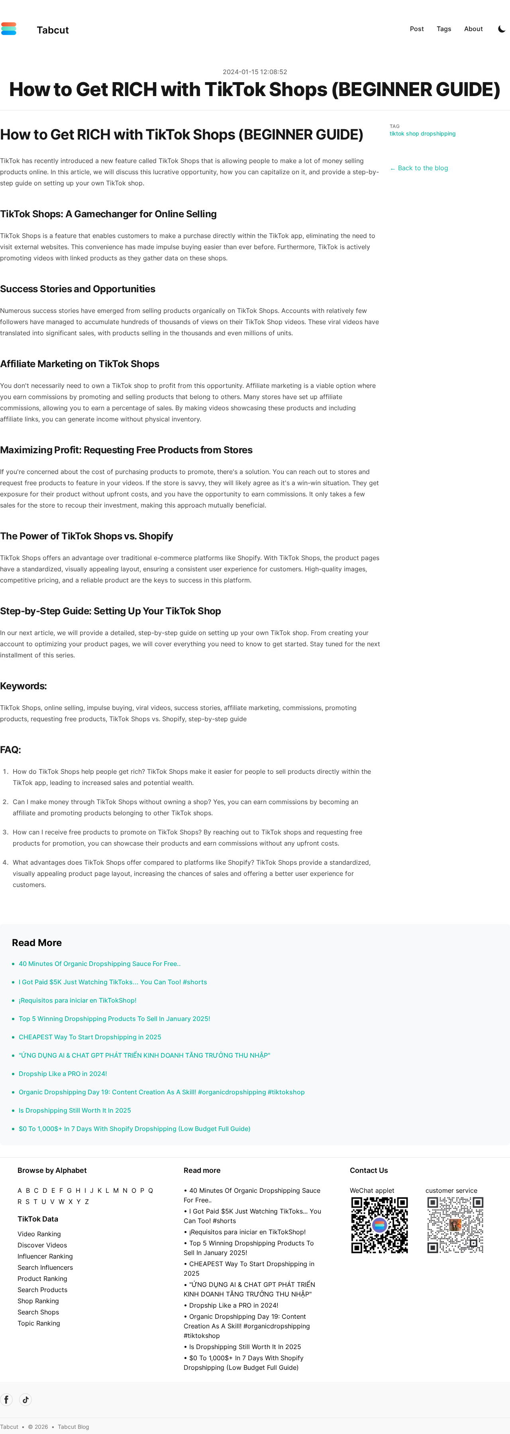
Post (417, 29)
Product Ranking (42, 1279)
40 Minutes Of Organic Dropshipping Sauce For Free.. (100, 964)
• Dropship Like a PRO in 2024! (231, 1305)
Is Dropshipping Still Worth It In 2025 (75, 1110)
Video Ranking (39, 1234)
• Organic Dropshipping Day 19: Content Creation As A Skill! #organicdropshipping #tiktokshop (247, 1326)
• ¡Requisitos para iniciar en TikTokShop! (245, 1232)
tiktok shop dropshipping (423, 133)
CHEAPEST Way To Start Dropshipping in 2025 (90, 1037)
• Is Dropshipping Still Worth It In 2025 (242, 1347)
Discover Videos (42, 1245)
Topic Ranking (39, 1323)
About (473, 29)
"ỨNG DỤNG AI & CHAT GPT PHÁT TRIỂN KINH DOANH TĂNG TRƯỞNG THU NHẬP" (144, 1055)
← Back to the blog (419, 168)
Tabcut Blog (73, 1426)
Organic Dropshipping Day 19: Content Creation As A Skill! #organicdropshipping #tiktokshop (162, 1092)
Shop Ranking (38, 1301)
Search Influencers (45, 1267)
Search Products (42, 1290)
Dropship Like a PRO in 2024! (63, 1074)
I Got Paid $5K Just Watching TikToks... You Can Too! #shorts (113, 982)
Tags (444, 29)
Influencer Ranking (45, 1256)
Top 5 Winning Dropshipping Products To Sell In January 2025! (114, 1019)
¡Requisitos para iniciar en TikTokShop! (78, 1000)
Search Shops (38, 1312)
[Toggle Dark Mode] (502, 28)
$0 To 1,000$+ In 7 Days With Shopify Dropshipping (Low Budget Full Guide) (135, 1129)
